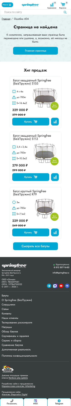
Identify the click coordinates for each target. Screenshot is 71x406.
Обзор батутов (10, 331)
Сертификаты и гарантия (15, 336)
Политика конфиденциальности (19, 356)
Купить (28, 122)
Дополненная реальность (16, 349)
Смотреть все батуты (35, 246)
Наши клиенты (10, 318)
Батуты (5, 295)
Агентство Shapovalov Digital (14, 394)
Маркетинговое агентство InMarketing (18, 386)
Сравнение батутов (12, 345)
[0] (52, 4)
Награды (7, 327)
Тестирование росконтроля (17, 322)
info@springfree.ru (61, 272)
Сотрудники (8, 304)
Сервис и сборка (11, 340)
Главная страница (35, 51)
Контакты (6, 313)
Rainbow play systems (18, 377)
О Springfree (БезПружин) (17, 300)
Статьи (5, 309)
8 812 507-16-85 (61, 267)
